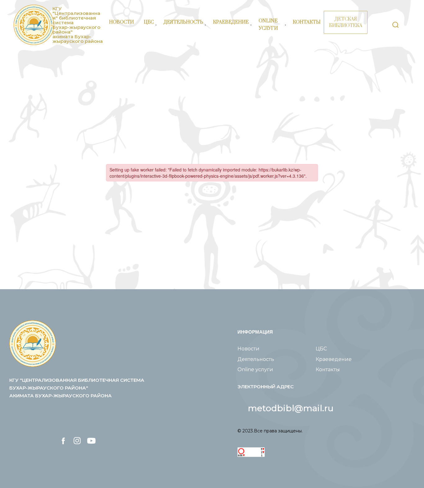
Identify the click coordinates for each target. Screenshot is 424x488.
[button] (290, 408)
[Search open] (395, 24)
